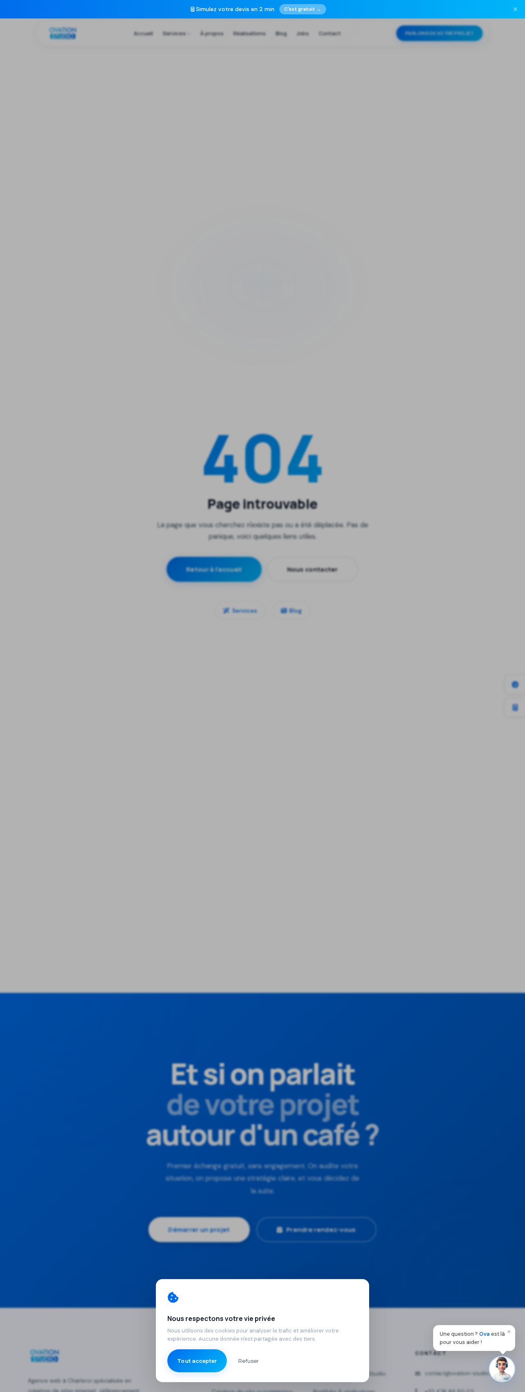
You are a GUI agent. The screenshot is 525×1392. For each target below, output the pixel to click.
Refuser (248, 1360)
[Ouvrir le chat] (502, 1369)
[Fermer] (515, 9)
